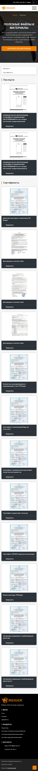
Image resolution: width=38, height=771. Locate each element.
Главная (14, 15)
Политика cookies (6, 764)
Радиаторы (4, 728)
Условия (4, 716)
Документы (5, 719)
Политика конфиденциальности (11, 761)
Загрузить (10, 126)
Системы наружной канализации (11, 737)
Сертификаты (8, 72)
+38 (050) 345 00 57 (20, 2)
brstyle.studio (12, 768)
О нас (3, 713)
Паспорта (6, 68)
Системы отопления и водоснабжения (13, 731)
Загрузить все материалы (19, 48)
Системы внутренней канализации (12, 734)
